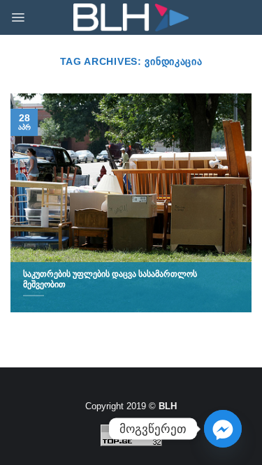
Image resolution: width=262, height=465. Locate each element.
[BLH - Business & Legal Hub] (131, 17)
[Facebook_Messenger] (223, 429)
